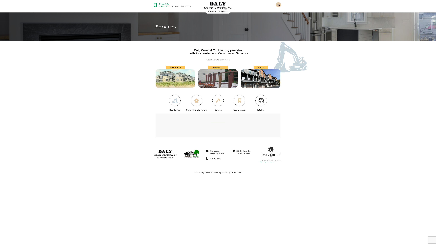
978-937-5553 (165, 6)
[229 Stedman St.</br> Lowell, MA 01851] (233, 151)
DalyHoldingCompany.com (266, 162)
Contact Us (164, 4)
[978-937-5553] (207, 158)
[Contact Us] (155, 5)
